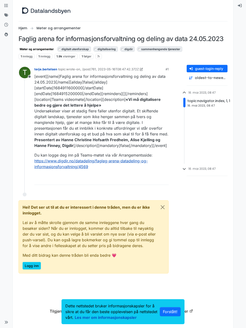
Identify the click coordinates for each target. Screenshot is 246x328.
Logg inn (32, 266)
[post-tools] (164, 179)
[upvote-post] (146, 179)
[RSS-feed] (98, 56)
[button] (6, 322)
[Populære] (6, 34)
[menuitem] (239, 6)
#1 (167, 69)
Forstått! (170, 311)
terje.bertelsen (45, 69)
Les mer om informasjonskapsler (106, 317)
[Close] (162, 207)
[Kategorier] (6, 6)
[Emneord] (6, 15)
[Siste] (6, 25)
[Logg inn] (239, 6)
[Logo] (46, 10)
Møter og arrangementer (37, 49)
